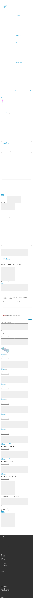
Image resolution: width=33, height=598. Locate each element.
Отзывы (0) (4, 293)
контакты (2, 569)
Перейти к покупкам (3, 1)
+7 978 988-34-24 (3, 195)
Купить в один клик (3, 360)
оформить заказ (3, 291)
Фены (3, 564)
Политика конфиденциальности (5, 589)
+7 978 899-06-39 (3, 150)
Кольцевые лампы (5, 565)
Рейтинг (4, 317)
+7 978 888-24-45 (3, 194)
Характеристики (5, 292)
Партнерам (4, 6)
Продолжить (29, 319)
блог (1, 554)
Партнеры (4, 538)
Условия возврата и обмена (6, 546)
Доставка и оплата (5, 5)
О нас (3, 4)
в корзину (2, 283)
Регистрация (4, 83)
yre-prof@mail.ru (3, 588)
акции (2, 558)
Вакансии (4, 7)
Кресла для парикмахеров (6, 566)
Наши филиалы (5, 8)
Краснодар (2, 560)
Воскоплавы (4, 563)
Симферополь (3, 559)
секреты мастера (3, 555)
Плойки (4, 562)
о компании (2, 536)
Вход (1, 83)
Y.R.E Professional (3, 331)
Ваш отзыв (4, 310)
